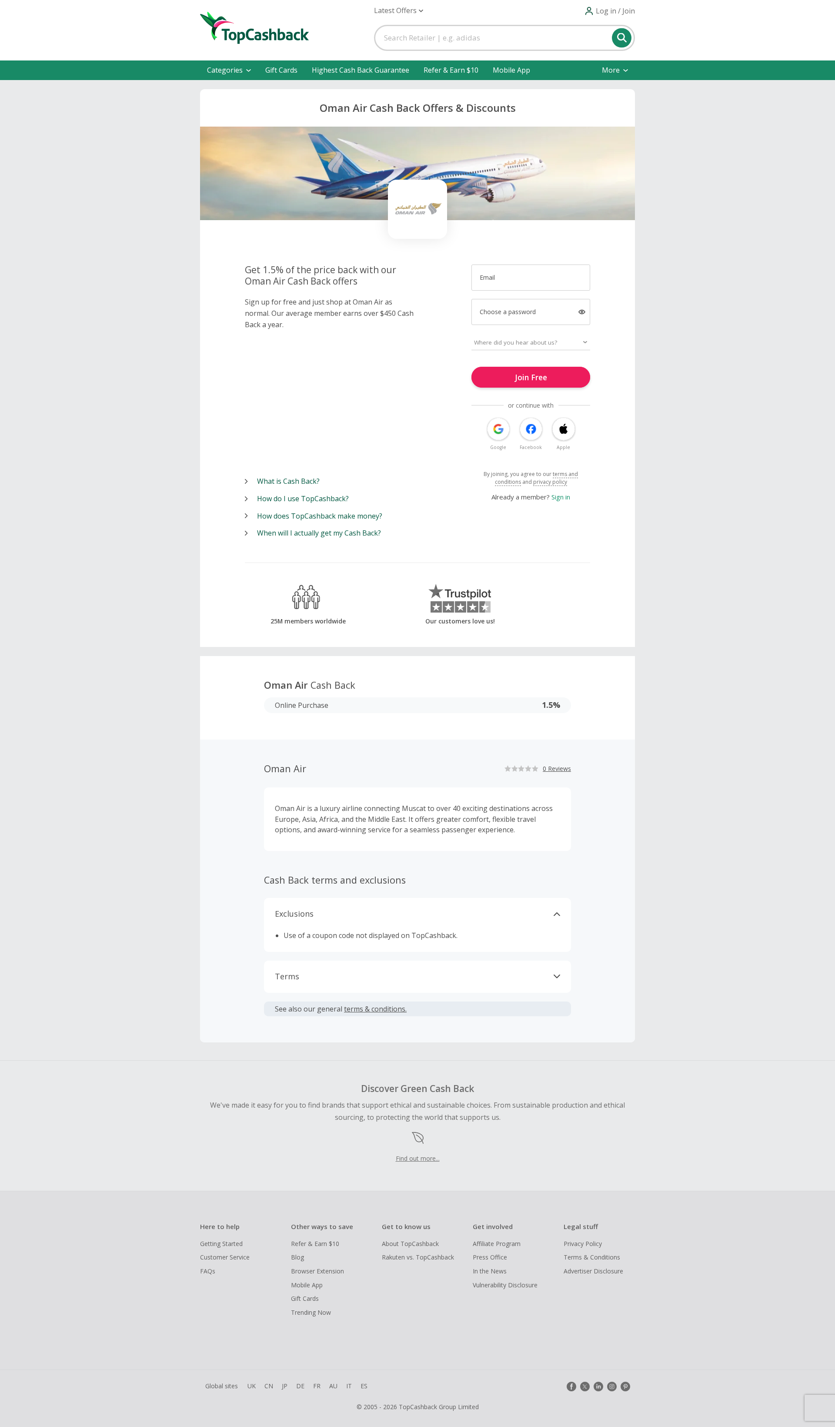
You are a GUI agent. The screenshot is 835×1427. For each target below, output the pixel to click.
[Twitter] (585, 1386)
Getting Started (221, 1243)
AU (333, 1386)
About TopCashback (410, 1243)
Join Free (531, 377)
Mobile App (511, 70)
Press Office (490, 1257)
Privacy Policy (583, 1243)
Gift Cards (281, 70)
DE (300, 1386)
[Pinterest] (625, 1386)
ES (364, 1386)
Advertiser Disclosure (593, 1271)
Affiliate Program (497, 1243)
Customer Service (225, 1257)
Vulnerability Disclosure (505, 1285)
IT (349, 1386)
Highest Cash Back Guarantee (360, 70)
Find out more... (418, 1158)
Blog (297, 1257)
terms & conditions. (375, 1009)
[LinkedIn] (598, 1386)
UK (251, 1386)
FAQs (207, 1271)
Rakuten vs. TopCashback (418, 1257)
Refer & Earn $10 (451, 70)
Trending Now (311, 1312)
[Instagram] (612, 1386)
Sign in (560, 496)
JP (284, 1386)
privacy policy (550, 482)
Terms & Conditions (592, 1257)
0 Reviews (557, 768)
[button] (398, 10)
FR (317, 1386)
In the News (490, 1271)
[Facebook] (571, 1386)
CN (268, 1386)
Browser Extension (317, 1271)
